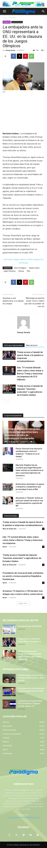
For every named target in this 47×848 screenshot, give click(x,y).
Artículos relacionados (13, 345)
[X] (19, 56)
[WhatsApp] (31, 56)
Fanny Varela (10, 50)
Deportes (12, 17)
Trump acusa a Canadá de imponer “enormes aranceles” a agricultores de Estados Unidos (22, 558)
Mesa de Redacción (11, 442)
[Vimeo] (23, 835)
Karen (5, 547)
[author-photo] (23, 329)
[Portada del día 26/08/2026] (9, 629)
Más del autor (32, 345)
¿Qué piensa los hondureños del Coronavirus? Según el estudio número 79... (30, 703)
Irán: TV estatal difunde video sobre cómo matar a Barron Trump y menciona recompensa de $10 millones (30, 373)
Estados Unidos (34, 268)
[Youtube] (37, 835)
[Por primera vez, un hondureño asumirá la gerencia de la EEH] (9, 691)
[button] (4, 11)
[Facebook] (13, 56)
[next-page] (8, 401)
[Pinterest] (25, 56)
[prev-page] (4, 401)
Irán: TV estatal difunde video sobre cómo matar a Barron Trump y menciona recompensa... (23, 540)
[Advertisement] (23, 113)
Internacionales (17, 22)
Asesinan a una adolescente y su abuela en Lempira (13, 301)
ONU (28, 271)
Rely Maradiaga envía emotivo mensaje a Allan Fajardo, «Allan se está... (31, 677)
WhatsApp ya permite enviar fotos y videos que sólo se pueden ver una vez (34, 302)
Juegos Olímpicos (10, 271)
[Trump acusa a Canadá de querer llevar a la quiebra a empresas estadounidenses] (9, 355)
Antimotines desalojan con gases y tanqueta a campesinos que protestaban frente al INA (30, 486)
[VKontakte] (30, 835)
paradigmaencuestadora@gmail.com (23, 817)
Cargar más (22, 603)
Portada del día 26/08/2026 (30, 626)
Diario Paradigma (20, 268)
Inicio (4, 17)
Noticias (21, 271)
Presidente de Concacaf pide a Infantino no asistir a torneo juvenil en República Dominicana (23, 576)
